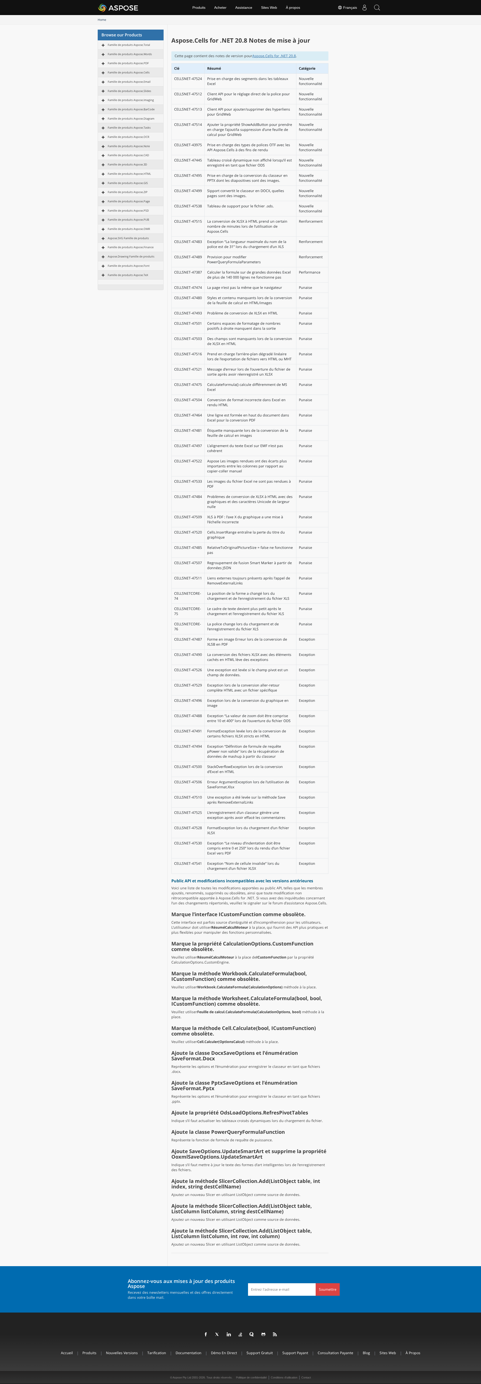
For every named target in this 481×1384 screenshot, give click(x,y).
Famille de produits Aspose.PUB (128, 219)
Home (102, 20)
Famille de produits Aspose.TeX (128, 275)
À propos (293, 8)
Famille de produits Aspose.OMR (129, 229)
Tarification (156, 1352)
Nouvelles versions (122, 1352)
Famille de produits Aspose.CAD (128, 155)
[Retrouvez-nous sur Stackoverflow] (240, 1334)
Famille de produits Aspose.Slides (129, 91)
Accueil (67, 1352)
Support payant (295, 1352)
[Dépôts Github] (263, 1334)
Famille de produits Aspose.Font (129, 266)
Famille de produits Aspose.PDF (128, 63)
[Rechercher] (377, 7)
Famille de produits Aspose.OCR (128, 137)
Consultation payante (335, 1352)
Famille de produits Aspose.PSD (128, 210)
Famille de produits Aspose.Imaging (131, 100)
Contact (306, 1377)
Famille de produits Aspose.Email (129, 81)
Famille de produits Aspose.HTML (129, 174)
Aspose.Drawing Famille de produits (131, 256)
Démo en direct (224, 1352)
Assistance (243, 8)
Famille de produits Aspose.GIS (128, 183)
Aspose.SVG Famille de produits (128, 238)
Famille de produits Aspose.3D (127, 164)
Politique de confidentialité (251, 1377)
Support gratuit (260, 1352)
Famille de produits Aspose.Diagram (131, 118)
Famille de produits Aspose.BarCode (131, 109)
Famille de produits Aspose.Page (129, 201)
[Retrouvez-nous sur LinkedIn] (229, 1334)
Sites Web (269, 8)
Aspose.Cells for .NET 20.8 (274, 55)
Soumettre (327, 1289)
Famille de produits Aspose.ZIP (128, 192)
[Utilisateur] (364, 7)
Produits (198, 8)
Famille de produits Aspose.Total (129, 45)
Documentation (188, 1352)
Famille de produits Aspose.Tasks (129, 127)
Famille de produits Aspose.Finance (131, 247)
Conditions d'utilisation (284, 1377)
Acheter (220, 8)
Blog (366, 1352)
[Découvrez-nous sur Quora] (252, 1334)
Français (349, 8)
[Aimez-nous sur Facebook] (206, 1334)
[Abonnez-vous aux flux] (275, 1334)
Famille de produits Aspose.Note (129, 146)
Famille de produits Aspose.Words (130, 54)
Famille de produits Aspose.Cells (129, 72)
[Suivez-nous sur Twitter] (217, 1334)
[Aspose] (118, 7)
